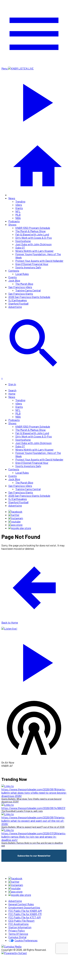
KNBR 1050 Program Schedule (32, 227)
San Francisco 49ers (20, 287)
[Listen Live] (34, 661)
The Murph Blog (24, 283)
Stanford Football (18, 303)
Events (12, 277)
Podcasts (14, 221)
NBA (18, 218)
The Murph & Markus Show (30, 231)
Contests (13, 270)
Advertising (15, 306)
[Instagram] (15, 518)
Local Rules (22, 273)
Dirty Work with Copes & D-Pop (33, 237)
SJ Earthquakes (17, 300)
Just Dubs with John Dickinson (33, 244)
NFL (17, 211)
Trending (20, 201)
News (11, 198)
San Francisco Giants (20, 293)
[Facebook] (15, 511)
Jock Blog (14, 280)
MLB (18, 214)
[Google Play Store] (19, 528)
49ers (18, 204)
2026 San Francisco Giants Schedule (29, 297)
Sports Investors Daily (28, 267)
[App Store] (15, 524)
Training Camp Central (28, 290)
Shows (12, 224)
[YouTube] (14, 521)
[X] (13, 514)
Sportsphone (23, 241)
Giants (19, 208)
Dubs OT (20, 247)
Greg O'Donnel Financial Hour (31, 264)
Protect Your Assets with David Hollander (39, 260)
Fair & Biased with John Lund (32, 234)
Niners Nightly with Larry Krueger (34, 250)
